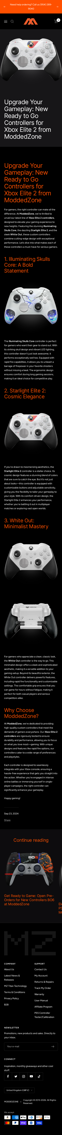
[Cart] (56, 21)
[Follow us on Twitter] (16, 1076)
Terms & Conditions (14, 992)
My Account (41, 975)
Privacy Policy (11, 998)
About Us (9, 969)
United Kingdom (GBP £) (17, 1090)
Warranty (39, 994)
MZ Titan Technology (15, 986)
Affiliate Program (43, 1006)
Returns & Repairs (44, 981)
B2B (6, 1004)
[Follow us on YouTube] (31, 1076)
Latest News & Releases (12, 977)
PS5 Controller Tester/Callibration (44, 1015)
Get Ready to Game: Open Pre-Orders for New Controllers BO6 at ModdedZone (29, 900)
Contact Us (40, 969)
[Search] (12, 21)
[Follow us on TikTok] (39, 1076)
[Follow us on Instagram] (23, 1076)
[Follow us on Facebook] (8, 1076)
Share (7, 820)
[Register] (52, 1046)
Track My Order (42, 988)
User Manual (41, 1000)
